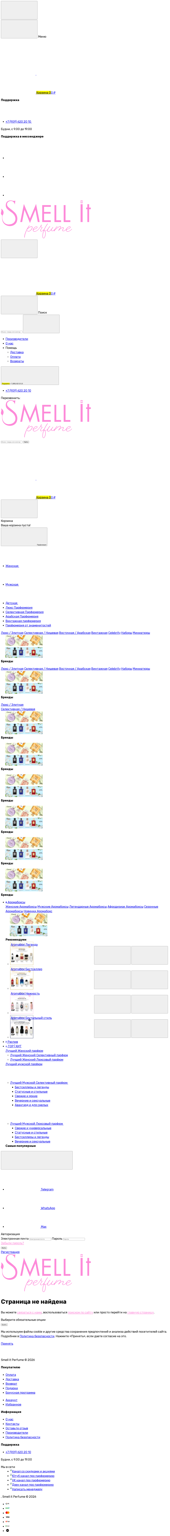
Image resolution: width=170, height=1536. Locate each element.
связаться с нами (29, 1312)
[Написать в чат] (37, 1160)
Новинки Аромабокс (38, 911)
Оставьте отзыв (17, 1428)
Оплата (15, 356)
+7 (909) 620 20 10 (19, 121)
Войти (4, 1248)
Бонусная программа (20, 1392)
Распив (12, 1042)
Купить (4, 1325)
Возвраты (17, 361)
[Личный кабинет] (18, 275)
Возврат (11, 1383)
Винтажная (99, 633)
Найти (26, 442)
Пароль (57, 1238)
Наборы (126, 633)
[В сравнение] (112, 955)
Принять (7, 1343)
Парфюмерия (41, 545)
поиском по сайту (80, 1312)
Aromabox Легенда (24, 944)
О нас (9, 343)
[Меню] (19, 10)
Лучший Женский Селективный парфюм (39, 1055)
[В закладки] (149, 955)
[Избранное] (53, 479)
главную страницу (140, 1312)
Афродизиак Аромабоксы (125, 906)
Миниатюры (141, 633)
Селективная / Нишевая (41, 633)
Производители (17, 339)
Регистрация (10, 1252)
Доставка (17, 352)
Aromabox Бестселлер (26, 969)
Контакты (12, 1424)
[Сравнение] (18, 479)
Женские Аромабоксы (21, 906)
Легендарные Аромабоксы (88, 906)
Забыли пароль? (12, 1243)
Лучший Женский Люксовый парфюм (36, 1059)
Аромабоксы (16, 902)
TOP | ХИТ (14, 1046)
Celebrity (114, 633)
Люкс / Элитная (12, 633)
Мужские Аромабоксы (53, 906)
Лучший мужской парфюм (24, 1064)
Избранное (13, 1404)
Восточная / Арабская (75, 633)
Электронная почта (15, 1238)
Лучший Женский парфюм (24, 1050)
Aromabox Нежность (25, 993)
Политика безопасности (37, 1336)
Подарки (12, 1388)
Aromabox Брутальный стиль (31, 1018)
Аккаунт (11, 1400)
